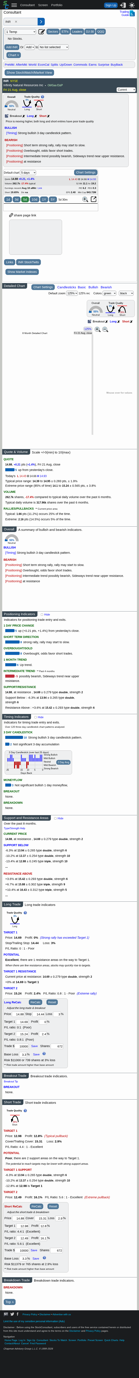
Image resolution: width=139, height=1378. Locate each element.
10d (34, 199)
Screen (43, 5)
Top (9, 1302)
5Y (53, 199)
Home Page (11, 1340)
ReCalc (36, 1002)
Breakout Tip (11, 1081)
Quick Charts (111, 1340)
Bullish (93, 287)
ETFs (65, 31)
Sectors (53, 31)
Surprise (103, 65)
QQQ (100, 31)
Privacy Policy (30, 1314)
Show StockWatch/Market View (29, 72)
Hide (47, 614)
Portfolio (56, 5)
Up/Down (65, 65)
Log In (22, 1340)
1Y (44, 199)
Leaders (77, 31)
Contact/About (12, 1343)
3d (16, 199)
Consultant (27, 5)
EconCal (43, 65)
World (32, 65)
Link (40, 188)
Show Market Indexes (22, 272)
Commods (80, 65)
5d (25, 199)
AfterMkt (21, 65)
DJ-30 (90, 31)
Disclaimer (45, 1314)
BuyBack (117, 65)
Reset (52, 1002)
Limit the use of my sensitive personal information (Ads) (34, 1321)
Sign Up (110, 5)
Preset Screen (95, 1340)
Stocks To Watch (58, 1340)
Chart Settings (85, 172)
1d (8, 199)
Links (9, 262)
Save (34, 1046)
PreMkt (9, 65)
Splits (54, 65)
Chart (13, 55)
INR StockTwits (28, 262)
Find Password (38, 1343)
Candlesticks (66, 287)
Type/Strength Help (14, 828)
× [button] (16, 21)
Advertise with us (62, 1314)
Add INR (12, 47)
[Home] (6, 8)
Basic (82, 287)
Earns (93, 65)
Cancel (25, 1343)
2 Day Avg (63, 762)
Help (122, 1340)
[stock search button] (41, 21)
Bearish (106, 287)
